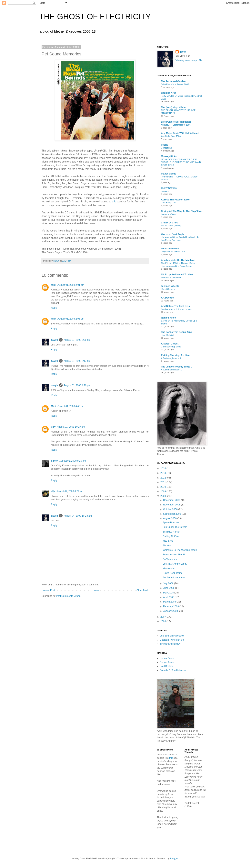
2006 (163, 621)
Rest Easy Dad (168, 202)
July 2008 (168, 583)
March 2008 (169, 601)
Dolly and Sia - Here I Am (173, 251)
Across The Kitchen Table (175, 199)
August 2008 (170, 518)
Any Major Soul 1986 (171, 136)
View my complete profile (189, 60)
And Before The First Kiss (175, 306)
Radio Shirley (168, 317)
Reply (54, 307)
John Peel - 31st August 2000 (175, 84)
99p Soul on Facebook (172, 635)
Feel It (164, 144)
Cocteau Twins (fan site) (172, 639)
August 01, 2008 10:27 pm (71, 426)
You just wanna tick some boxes (176, 309)
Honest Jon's (167, 658)
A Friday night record (171, 358)
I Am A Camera (168, 289)
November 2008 (172, 504)
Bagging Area (168, 93)
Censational (166, 148)
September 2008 (172, 514)
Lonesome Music (170, 248)
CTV (53, 426)
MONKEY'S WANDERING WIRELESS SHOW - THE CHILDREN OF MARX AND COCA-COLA (181, 162)
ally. (53, 491)
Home (96, 590)
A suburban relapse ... (171, 369)
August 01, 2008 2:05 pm (70, 318)
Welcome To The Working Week (180, 550)
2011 (163, 482)
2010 (163, 487)
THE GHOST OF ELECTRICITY (95, 16)
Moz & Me (168, 540)
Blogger (174, 858)
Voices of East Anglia (173, 234)
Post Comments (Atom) (68, 596)
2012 (163, 477)
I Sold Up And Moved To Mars (177, 274)
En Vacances (170, 559)
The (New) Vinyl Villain (173, 107)
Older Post (142, 590)
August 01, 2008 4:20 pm (77, 385)
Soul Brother (166, 666)
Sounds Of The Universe (173, 670)
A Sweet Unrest (169, 343)
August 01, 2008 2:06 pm (77, 340)
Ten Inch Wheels (170, 286)
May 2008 (168, 592)
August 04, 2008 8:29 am (69, 491)
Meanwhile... (169, 568)
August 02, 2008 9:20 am (72, 460)
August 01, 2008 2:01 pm (70, 285)
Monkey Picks (169, 156)
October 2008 (170, 509)
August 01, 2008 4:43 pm (70, 406)
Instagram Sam (168, 214)
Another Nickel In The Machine (178, 260)
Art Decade (167, 297)
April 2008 (169, 597)
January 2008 (170, 611)
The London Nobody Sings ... (176, 366)
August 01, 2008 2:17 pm (77, 361)
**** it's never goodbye (171, 225)
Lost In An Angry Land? (175, 563)
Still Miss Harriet (171, 531)
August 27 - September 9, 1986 (176, 125)
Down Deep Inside (173, 573)
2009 (163, 491)
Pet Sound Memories (174, 577)
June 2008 (169, 588)
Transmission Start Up (174, 554)
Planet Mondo (168, 173)
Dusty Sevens (169, 188)
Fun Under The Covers (175, 527)
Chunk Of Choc (169, 222)
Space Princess (171, 522)
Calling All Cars (171, 536)
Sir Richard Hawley (170, 643)
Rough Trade (167, 662)
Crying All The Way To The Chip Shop (181, 211)
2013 (163, 473)
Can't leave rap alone (171, 346)
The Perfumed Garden (173, 81)
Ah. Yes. (167, 545)
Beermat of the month (171, 277)
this (114, 201)
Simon (54, 460)
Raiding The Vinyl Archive (175, 355)
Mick (53, 285)
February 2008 (171, 606)
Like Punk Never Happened (176, 121)
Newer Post (49, 590)
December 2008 (172, 500)
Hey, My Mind (167, 335)
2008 (163, 496)
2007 (163, 616)
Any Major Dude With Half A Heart (180, 133)
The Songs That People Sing (176, 332)
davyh (54, 340)
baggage (165, 191)
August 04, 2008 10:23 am (78, 515)
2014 (163, 468)
